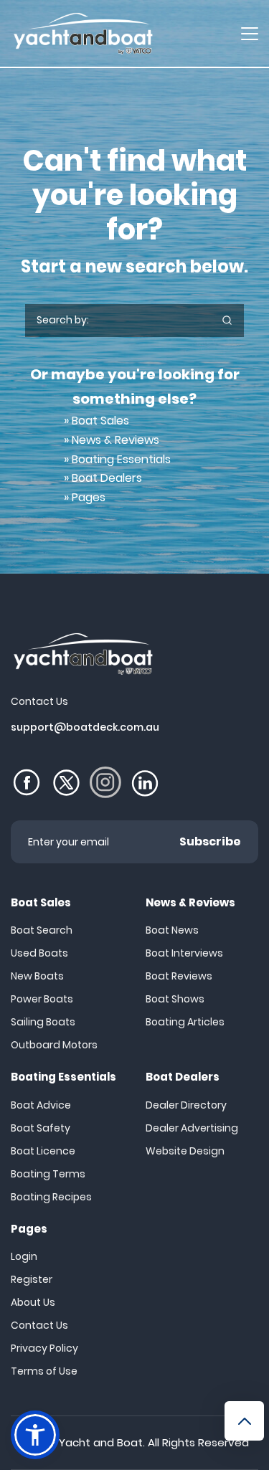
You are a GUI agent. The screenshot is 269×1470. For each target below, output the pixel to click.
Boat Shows (175, 999)
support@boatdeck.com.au (85, 727)
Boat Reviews (179, 976)
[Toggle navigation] (249, 33)
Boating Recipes (51, 1197)
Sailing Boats (43, 1022)
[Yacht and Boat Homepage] (82, 33)
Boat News (172, 930)
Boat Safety (40, 1128)
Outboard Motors (54, 1045)
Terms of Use (44, 1371)
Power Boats (42, 999)
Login (24, 1256)
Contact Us (39, 1325)
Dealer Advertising (192, 1128)
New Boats (37, 976)
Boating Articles (185, 1022)
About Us (33, 1302)
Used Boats (39, 953)
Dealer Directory (186, 1105)
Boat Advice (41, 1105)
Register (31, 1279)
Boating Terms (48, 1174)
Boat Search (41, 930)
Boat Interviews (184, 953)
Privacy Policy (44, 1348)
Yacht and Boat (101, 1442)
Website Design (185, 1151)
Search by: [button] (63, 320)
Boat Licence (43, 1151)
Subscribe (210, 841)
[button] (35, 1435)
